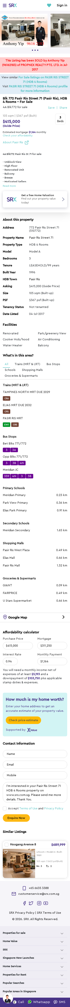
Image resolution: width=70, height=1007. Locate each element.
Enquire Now (16, 818)
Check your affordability (18, 135)
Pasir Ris (34, 279)
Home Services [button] (12, 966)
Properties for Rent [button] (14, 974)
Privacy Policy (53, 808)
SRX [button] (5, 949)
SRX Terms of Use (49, 912)
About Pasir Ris (13, 142)
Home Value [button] (10, 941)
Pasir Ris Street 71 (41, 237)
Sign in (62, 5)
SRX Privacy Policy (21, 912)
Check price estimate (23, 720)
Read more (9, 186)
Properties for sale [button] (14, 933)
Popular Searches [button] (13, 983)
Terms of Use (28, 808)
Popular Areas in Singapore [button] (19, 991)
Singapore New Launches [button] (18, 958)
